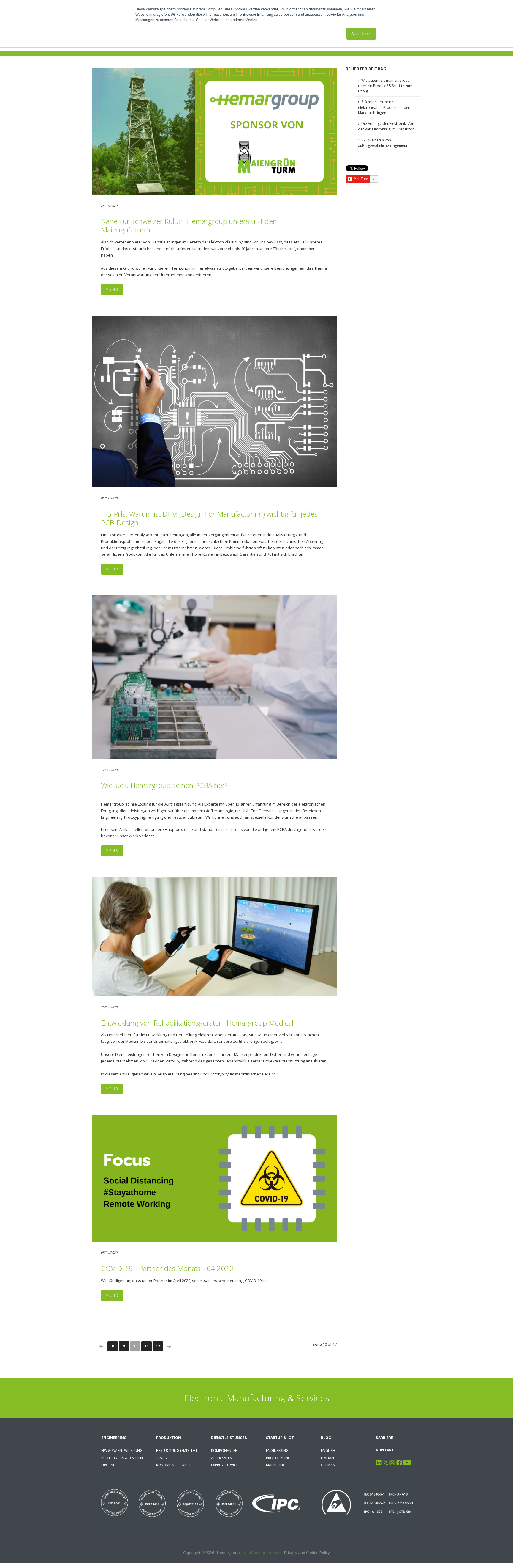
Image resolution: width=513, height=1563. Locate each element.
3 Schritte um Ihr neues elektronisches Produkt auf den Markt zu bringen (384, 107)
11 (147, 1346)
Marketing (276, 1465)
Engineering (113, 1437)
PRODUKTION (168, 1437)
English (328, 1450)
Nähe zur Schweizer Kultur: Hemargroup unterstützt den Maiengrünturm (189, 225)
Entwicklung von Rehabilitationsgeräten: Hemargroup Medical (197, 1023)
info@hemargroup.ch (262, 1552)
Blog (326, 1437)
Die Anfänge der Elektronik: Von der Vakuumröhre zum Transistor (386, 126)
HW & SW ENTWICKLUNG (121, 1450)
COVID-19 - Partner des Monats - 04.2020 (167, 1268)
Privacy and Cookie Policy (307, 1552)
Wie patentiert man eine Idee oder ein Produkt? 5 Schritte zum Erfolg (385, 86)
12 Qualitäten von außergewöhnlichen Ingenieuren (385, 143)
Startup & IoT (280, 1437)
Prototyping (278, 1457)
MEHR (112, 289)
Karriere (384, 1437)
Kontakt (385, 1449)
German (328, 1465)
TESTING (163, 1457)
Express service (224, 1465)
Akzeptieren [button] (361, 33)
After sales (221, 1457)
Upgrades (110, 1465)
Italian (327, 1457)
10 (135, 1346)
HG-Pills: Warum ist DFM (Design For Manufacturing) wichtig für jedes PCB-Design (209, 518)
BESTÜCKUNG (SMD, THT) (177, 1450)
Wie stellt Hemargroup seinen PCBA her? (164, 785)
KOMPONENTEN (224, 1450)
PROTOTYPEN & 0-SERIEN (122, 1457)
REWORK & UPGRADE (173, 1465)
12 (158, 1346)
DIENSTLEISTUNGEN (229, 1437)
